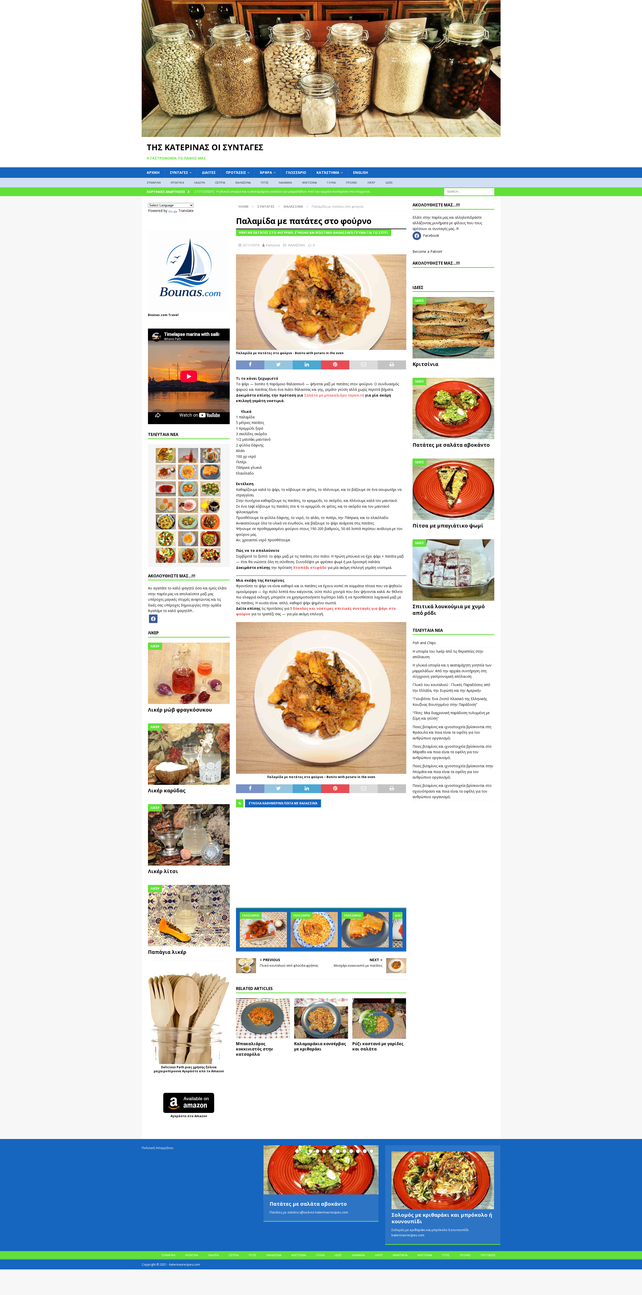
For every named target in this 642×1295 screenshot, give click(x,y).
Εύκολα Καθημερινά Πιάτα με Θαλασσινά (283, 803)
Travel (173, 315)
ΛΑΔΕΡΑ (199, 182)
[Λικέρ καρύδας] (189, 754)
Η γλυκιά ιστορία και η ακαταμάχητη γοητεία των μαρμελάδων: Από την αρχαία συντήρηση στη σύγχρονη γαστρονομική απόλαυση (452, 671)
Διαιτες (209, 172)
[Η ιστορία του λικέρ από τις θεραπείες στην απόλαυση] (188, 455)
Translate (186, 210)
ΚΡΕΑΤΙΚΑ (177, 182)
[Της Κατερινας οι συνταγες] (321, 133)
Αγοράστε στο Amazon (189, 1116)
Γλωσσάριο (296, 172)
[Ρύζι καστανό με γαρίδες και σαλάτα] (379, 1018)
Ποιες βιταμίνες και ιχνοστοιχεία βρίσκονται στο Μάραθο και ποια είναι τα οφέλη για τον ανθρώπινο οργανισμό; (452, 752)
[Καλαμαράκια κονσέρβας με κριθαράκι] (321, 1018)
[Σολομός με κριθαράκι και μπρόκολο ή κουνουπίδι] (442, 1180)
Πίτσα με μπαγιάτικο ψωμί (448, 525)
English (360, 172)
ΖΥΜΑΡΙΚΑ (154, 182)
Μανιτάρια (400, 1255)
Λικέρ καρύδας (167, 790)
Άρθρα (266, 172)
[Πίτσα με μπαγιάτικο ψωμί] (453, 489)
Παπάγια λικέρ (167, 952)
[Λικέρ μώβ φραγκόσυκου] (189, 673)
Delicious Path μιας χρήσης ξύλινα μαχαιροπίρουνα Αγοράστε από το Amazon (189, 1069)
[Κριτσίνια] (453, 327)
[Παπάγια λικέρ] (189, 915)
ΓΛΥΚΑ (331, 182)
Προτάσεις (236, 172)
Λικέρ (371, 182)
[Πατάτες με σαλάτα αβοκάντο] (453, 408)
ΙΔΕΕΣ (389, 182)
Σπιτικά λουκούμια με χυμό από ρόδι (449, 609)
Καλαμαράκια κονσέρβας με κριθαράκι (320, 1046)
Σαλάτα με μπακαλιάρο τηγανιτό (334, 395)
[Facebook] (153, 618)
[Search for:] (469, 191)
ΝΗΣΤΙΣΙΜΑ (309, 182)
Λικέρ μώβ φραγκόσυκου (180, 709)
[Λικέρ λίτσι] (189, 835)
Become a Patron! (427, 251)
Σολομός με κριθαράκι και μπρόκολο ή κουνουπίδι (441, 1218)
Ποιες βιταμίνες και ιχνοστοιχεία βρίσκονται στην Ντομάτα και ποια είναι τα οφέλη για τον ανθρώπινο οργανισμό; (453, 772)
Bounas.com (158, 315)
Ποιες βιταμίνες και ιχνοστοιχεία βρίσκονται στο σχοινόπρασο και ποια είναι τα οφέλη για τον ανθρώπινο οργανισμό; (452, 791)
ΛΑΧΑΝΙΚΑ (285, 182)
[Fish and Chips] (166, 455)
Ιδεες (418, 287)
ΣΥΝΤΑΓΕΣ (179, 172)
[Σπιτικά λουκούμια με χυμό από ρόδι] (453, 570)
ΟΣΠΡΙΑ (220, 182)
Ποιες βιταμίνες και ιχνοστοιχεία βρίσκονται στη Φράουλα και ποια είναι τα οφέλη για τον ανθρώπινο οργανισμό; (452, 732)
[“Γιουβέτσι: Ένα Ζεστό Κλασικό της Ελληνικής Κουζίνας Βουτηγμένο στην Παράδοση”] (314, 929)
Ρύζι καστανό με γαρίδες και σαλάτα (378, 1046)
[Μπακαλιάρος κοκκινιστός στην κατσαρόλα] (263, 1018)
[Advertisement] (321, 860)
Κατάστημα (327, 172)
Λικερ (153, 633)
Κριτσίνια (425, 364)
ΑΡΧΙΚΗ (153, 172)
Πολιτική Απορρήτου (158, 1148)
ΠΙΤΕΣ (265, 182)
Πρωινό (351, 182)
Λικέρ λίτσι (163, 871)
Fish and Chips (424, 642)
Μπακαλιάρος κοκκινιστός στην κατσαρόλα (254, 1049)
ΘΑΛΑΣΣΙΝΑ (243, 182)
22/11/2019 (251, 245)
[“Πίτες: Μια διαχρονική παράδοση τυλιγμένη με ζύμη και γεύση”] (365, 929)
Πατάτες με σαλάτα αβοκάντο (451, 444)
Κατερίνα (273, 245)
